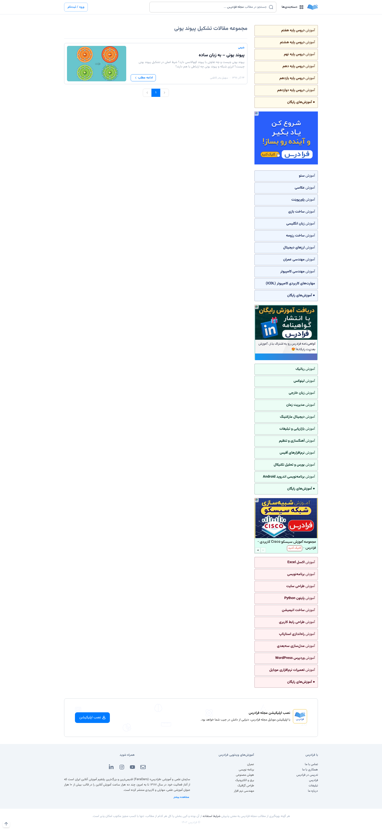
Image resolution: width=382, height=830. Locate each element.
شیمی (241, 48)
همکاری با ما (310, 769)
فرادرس (313, 780)
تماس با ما (311, 764)
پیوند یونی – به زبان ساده (221, 55)
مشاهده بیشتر (181, 797)
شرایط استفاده (211, 816)
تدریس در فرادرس (307, 775)
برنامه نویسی (246, 769)
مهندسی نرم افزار (244, 791)
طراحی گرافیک (245, 785)
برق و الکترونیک (244, 780)
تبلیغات (313, 785)
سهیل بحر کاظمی (219, 78)
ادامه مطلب (145, 77)
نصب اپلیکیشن (90, 717)
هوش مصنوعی (245, 775)
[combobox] (210, 7)
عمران (250, 764)
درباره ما (313, 791)
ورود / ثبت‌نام (76, 7)
